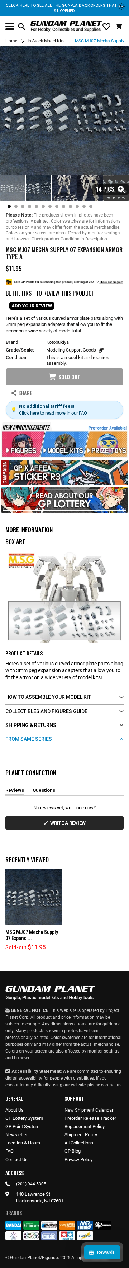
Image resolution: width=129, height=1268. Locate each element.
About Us (14, 1110)
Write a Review (69, 825)
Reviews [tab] (14, 791)
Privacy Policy (78, 1159)
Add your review (31, 305)
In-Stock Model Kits (46, 40)
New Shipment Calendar (88, 1110)
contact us (111, 1084)
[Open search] (21, 26)
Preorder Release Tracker (90, 1118)
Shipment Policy (80, 1134)
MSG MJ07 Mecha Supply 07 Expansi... (31, 935)
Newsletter (16, 1134)
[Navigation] (9, 26)
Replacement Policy (84, 1126)
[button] (120, 26)
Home (11, 40)
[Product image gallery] (64, 110)
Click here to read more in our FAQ (53, 413)
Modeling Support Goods (71, 350)
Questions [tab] (44, 791)
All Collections (78, 1142)
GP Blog (72, 1151)
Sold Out (69, 376)
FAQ (9, 1151)
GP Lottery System (24, 1118)
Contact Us (16, 1159)
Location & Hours (22, 1142)
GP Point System (22, 1126)
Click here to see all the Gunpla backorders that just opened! (65, 8)
